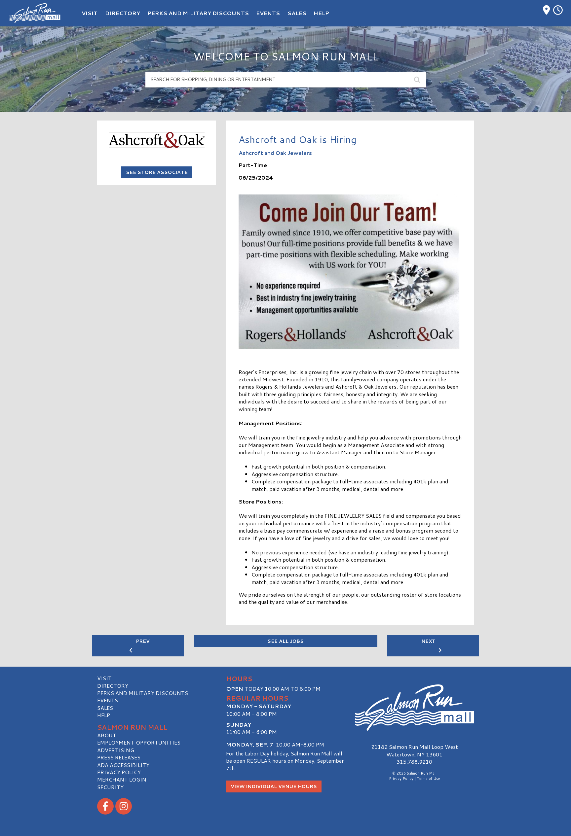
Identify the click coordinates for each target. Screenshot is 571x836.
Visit (104, 678)
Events (107, 700)
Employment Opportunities (138, 742)
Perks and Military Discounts (142, 693)
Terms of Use (428, 778)
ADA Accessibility (123, 765)
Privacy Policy (119, 772)
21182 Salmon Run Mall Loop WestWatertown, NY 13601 (414, 750)
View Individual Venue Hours (274, 786)
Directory (112, 685)
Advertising (115, 750)
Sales (105, 708)
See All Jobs (285, 641)
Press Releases (118, 757)
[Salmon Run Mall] (414, 708)
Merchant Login (121, 779)
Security (110, 787)
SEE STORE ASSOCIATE (157, 172)
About (106, 735)
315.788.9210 (414, 761)
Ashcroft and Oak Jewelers (275, 153)
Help (103, 715)
